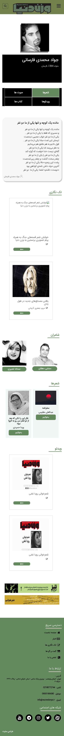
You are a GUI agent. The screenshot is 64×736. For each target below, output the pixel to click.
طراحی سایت (7, 731)
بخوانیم (46, 417)
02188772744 (49, 687)
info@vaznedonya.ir (46, 700)
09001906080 (48, 693)
